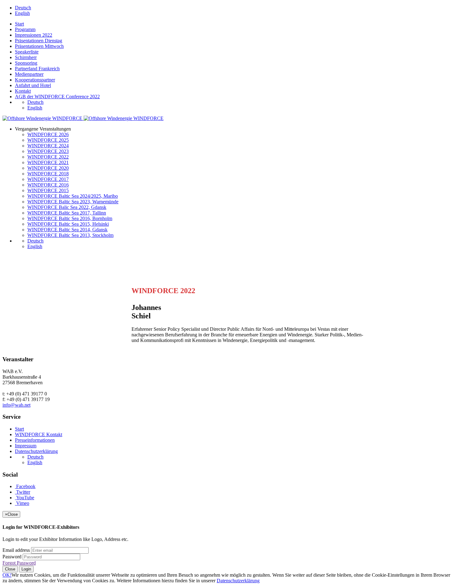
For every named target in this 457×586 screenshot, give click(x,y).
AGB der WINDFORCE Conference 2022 (57, 96)
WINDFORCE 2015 (48, 190)
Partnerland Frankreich (37, 68)
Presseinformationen (35, 440)
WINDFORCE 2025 (48, 140)
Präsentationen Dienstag (38, 40)
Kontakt (23, 91)
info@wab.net (16, 405)
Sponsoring (26, 63)
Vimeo (22, 503)
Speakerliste (27, 51)
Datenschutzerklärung (36, 451)
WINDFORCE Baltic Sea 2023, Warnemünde (72, 201)
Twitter (22, 492)
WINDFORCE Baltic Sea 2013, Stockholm (70, 235)
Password (11, 556)
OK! (7, 575)
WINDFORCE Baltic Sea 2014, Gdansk (67, 229)
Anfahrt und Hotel (33, 85)
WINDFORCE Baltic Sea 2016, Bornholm (69, 218)
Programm (25, 29)
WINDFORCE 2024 (48, 145)
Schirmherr (26, 57)
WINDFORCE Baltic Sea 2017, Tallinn (66, 212)
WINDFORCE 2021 (48, 162)
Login (26, 569)
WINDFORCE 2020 (48, 168)
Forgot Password (19, 562)
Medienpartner (29, 74)
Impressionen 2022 (33, 35)
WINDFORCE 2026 (48, 134)
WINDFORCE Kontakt (38, 434)
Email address (16, 550)
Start (19, 23)
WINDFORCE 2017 (48, 179)
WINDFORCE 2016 (48, 184)
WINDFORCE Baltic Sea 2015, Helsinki (68, 224)
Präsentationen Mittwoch (39, 46)
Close (10, 569)
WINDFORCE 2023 (48, 151)
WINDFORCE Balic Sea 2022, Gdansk (66, 207)
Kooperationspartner (35, 79)
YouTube (24, 497)
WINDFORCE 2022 (48, 156)
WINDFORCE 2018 (48, 173)
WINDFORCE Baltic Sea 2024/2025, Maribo (72, 196)
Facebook (25, 486)
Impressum (25, 445)
